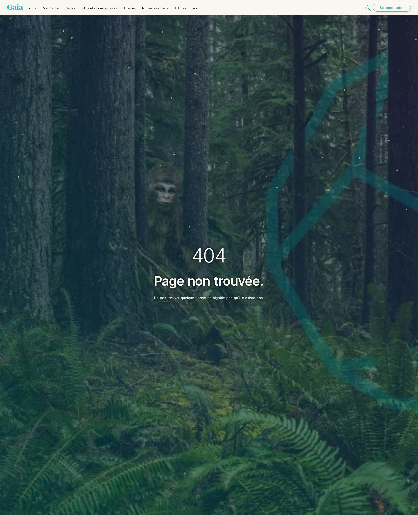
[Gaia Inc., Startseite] (15, 7)
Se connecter (392, 7)
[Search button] (368, 7)
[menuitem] (32, 6)
